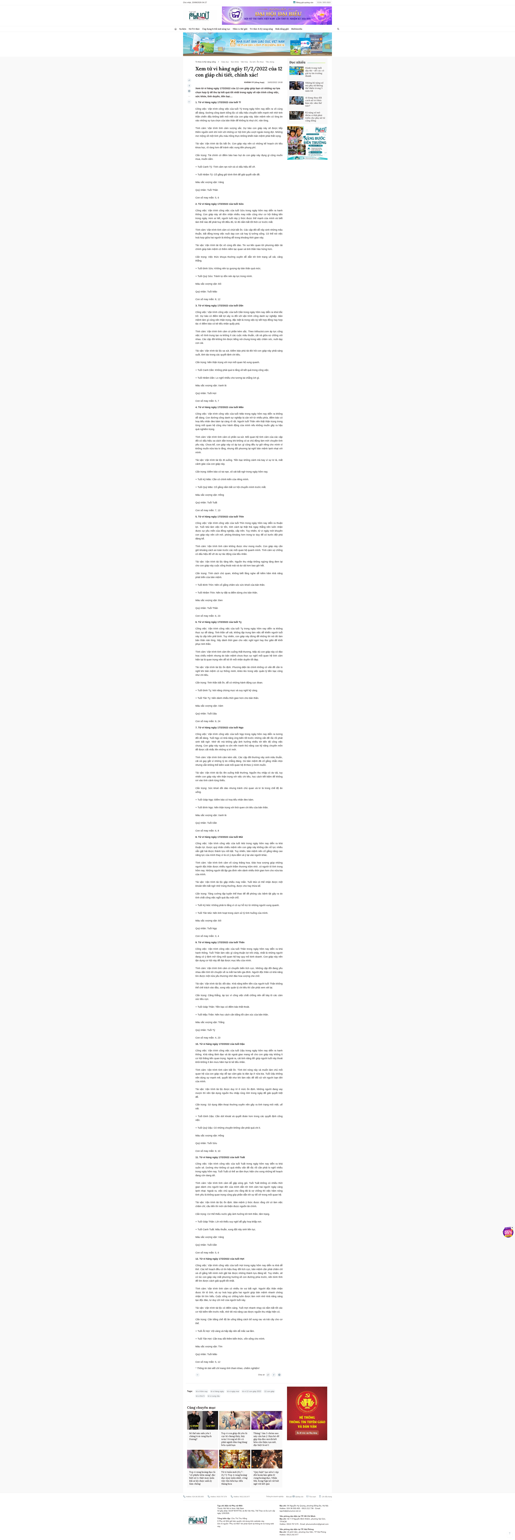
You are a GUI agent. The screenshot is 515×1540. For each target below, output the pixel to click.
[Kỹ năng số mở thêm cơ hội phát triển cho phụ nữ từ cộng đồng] (296, 115)
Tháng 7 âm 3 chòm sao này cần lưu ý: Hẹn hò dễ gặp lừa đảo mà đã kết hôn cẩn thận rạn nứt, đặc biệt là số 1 (266, 1439)
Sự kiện (182, 29)
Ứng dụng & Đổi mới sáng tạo (216, 29)
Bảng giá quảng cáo (304, 2)
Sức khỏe (235, 62)
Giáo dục (225, 62)
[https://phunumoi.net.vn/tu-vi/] (189, 102)
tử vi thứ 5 (200, 1396)
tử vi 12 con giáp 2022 (251, 1391)
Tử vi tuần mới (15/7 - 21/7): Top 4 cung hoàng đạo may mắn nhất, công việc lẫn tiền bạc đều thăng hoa (234, 1478)
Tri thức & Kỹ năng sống (261, 29)
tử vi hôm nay (201, 1391)
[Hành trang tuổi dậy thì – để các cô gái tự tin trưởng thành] (296, 71)
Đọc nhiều (297, 62)
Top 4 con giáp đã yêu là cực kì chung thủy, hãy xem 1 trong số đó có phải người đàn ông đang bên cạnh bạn (234, 1439)
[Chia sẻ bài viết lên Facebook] (189, 86)
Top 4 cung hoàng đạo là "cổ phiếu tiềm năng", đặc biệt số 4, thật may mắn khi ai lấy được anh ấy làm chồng (202, 1478)
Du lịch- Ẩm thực (257, 62)
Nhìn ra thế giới (240, 29)
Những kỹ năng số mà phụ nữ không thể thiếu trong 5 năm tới (314, 86)
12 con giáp (269, 1391)
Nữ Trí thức (194, 29)
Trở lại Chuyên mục (197, 1375)
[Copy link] (189, 80)
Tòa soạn (312, 1497)
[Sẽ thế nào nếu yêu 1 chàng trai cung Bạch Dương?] (202, 1420)
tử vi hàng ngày (217, 1391)
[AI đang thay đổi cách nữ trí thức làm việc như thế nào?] (296, 100)
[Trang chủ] (175, 29)
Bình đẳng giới (282, 29)
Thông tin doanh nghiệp (275, 1496)
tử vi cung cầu (214, 1396)
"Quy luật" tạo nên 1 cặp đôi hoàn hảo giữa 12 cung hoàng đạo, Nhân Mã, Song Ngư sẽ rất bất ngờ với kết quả (266, 1478)
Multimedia (296, 29)
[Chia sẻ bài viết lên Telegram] (189, 91)
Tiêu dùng (270, 62)
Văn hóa (244, 62)
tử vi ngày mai (233, 1391)
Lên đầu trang (326, 1497)
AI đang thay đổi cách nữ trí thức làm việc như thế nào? (313, 101)
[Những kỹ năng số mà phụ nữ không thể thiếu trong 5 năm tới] (296, 85)
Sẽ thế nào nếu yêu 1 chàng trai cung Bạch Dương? (200, 1436)
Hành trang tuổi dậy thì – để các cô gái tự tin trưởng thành (314, 72)
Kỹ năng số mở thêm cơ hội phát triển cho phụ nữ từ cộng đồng (315, 116)
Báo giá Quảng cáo (294, 1497)
